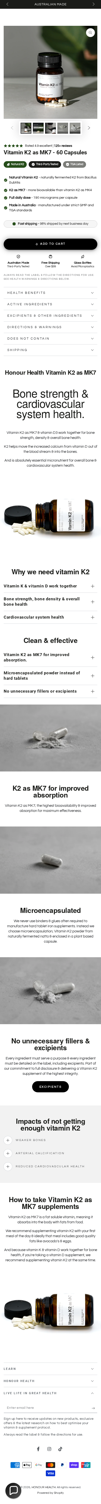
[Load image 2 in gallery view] (38, 128)
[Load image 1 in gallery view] (26, 128)
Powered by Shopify (50, 1493)
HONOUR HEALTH (44, 1487)
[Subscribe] (94, 1408)
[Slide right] (93, 4)
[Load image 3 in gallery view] (50, 128)
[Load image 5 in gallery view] (75, 128)
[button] (13, 1491)
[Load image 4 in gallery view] (62, 128)
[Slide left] (8, 4)
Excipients (50, 1086)
